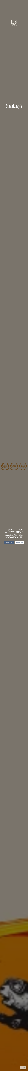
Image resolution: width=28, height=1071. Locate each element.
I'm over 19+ (9, 542)
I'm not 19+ (19, 542)
